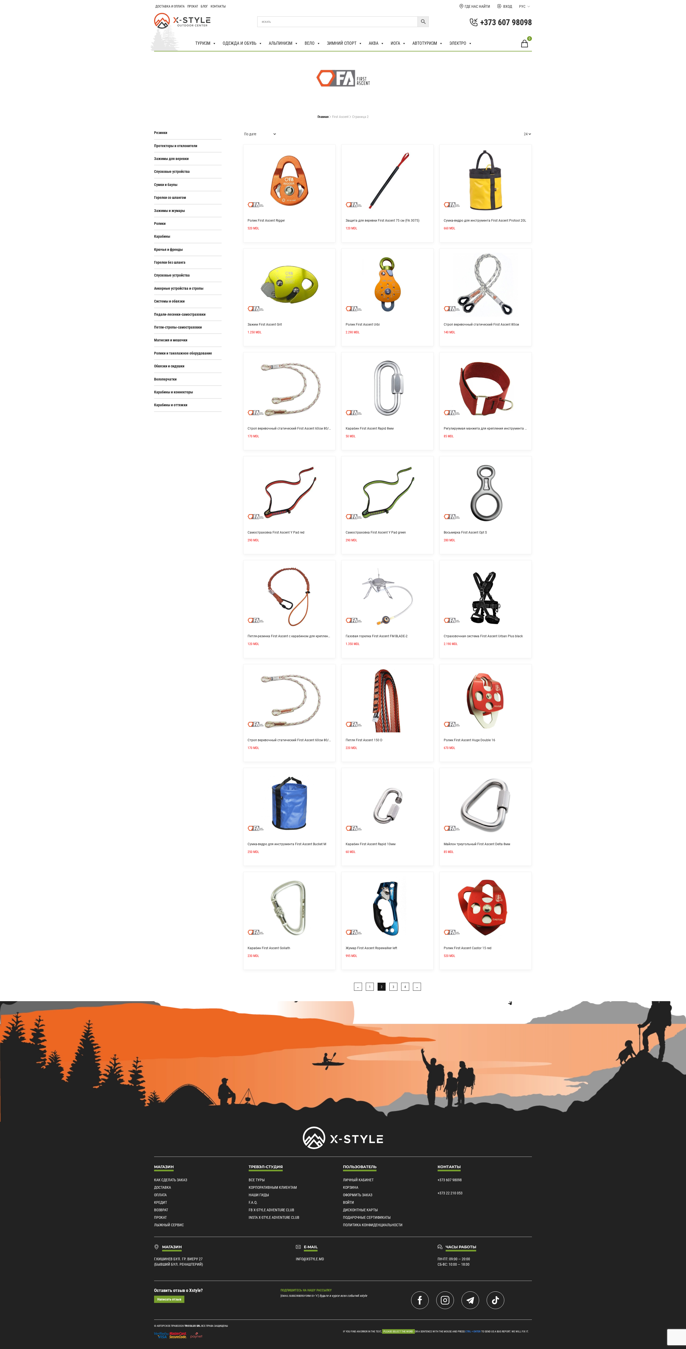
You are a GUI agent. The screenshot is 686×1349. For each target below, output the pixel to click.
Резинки (160, 133)
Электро (457, 43)
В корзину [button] (329, 150)
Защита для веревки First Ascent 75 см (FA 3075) (382, 220)
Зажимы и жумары (169, 210)
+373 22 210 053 (450, 1193)
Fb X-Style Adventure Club (271, 1210)
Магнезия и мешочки (170, 340)
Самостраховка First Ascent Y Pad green (376, 532)
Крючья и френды (168, 249)
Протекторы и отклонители (175, 146)
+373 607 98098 (450, 1180)
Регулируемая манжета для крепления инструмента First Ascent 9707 (497, 428)
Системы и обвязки (169, 301)
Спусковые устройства (172, 171)
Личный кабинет (358, 1180)
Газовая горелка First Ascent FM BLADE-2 (377, 636)
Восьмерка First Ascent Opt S (465, 532)
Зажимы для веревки (171, 158)
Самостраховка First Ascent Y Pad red (276, 532)
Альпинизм (280, 43)
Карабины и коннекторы (173, 392)
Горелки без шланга (169, 262)
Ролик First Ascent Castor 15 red (467, 948)
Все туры (257, 1180)
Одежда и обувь (239, 43)
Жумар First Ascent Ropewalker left (371, 948)
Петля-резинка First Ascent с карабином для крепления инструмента (300, 636)
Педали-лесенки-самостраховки (180, 314)
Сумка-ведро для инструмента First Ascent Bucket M (287, 844)
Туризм (202, 43)
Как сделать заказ (170, 1180)
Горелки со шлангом (170, 197)
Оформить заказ (357, 1195)
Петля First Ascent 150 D (364, 740)
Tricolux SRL (192, 1325)
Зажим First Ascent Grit (265, 324)
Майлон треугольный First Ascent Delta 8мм (477, 844)
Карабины (162, 236)
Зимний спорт (341, 43)
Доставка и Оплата (170, 6)
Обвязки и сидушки (169, 366)
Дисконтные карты (360, 1210)
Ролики (160, 223)
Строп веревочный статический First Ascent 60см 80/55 (290, 740)
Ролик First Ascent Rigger (266, 220)
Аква (373, 43)
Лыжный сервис (169, 1225)
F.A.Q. (253, 1202)
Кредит (160, 1202)
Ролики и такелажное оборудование (183, 353)
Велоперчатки (165, 379)
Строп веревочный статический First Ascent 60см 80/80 (290, 428)
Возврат (161, 1210)
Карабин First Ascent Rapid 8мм (370, 428)
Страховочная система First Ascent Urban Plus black (483, 636)
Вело (310, 43)
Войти (348, 1202)
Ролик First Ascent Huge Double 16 (469, 740)
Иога (395, 43)
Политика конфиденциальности (372, 1225)
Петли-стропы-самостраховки (178, 327)
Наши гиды (259, 1195)
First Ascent (340, 116)
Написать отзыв (169, 1299)
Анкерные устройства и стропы (178, 288)
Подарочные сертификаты (367, 1217)
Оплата (160, 1195)
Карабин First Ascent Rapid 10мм (371, 844)
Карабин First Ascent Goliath (269, 948)
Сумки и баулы (165, 184)
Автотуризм (424, 43)
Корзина (350, 1187)
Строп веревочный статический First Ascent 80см (481, 324)
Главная (323, 116)
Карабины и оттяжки (170, 405)
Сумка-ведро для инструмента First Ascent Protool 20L (485, 220)
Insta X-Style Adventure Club (274, 1217)
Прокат (192, 6)
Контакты (218, 6)
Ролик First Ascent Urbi (363, 324)
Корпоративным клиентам (273, 1187)
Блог (204, 6)
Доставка (162, 1187)
